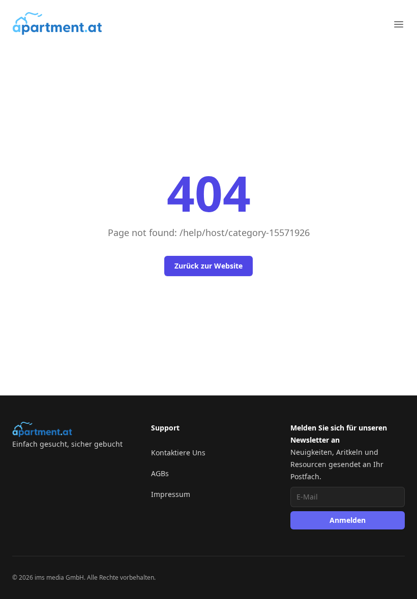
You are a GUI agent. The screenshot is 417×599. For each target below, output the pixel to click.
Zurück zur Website (208, 266)
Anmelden (348, 520)
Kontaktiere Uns (178, 452)
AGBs (160, 473)
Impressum (170, 494)
